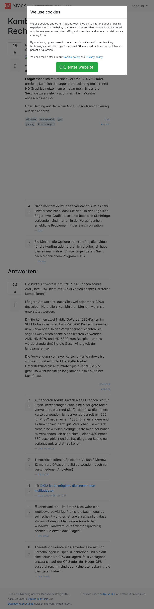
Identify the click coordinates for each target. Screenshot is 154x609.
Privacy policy (94, 56)
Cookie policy (71, 56)
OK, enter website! (77, 67)
